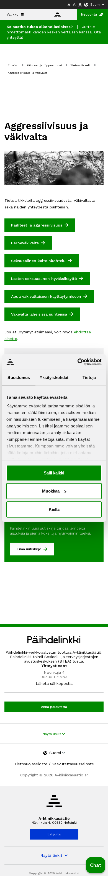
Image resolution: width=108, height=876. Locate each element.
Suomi (95, 4)
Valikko (13, 14)
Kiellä (54, 509)
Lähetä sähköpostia (54, 683)
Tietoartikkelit (80, 65)
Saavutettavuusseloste (73, 764)
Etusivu (13, 65)
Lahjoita (54, 834)
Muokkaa (51, 491)
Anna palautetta (54, 707)
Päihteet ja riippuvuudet (44, 65)
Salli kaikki (54, 472)
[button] (95, 865)
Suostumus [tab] (18, 377)
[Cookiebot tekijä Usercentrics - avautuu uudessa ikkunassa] (78, 362)
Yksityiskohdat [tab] (54, 377)
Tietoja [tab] (89, 377)
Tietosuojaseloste (30, 764)
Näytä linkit (52, 734)
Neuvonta (89, 14)
